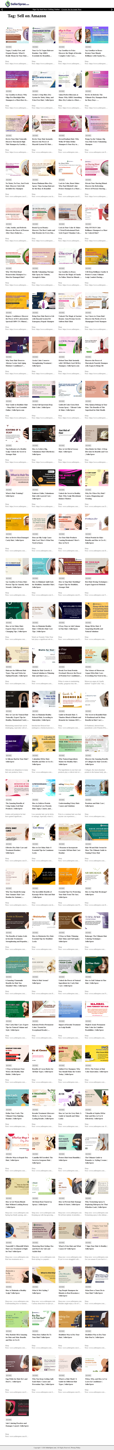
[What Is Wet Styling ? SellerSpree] (43, 1275)
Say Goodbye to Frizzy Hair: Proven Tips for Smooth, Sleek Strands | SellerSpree (17, 584)
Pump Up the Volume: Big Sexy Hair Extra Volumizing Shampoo (95, 141)
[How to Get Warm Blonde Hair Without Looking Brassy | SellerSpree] (17, 1186)
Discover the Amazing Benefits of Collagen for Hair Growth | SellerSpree (96, 761)
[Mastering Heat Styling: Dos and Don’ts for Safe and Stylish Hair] (43, 1230)
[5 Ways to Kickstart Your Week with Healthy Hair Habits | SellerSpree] (17, 1053)
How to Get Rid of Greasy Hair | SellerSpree (68, 450)
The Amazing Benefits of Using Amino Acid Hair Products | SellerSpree (15, 806)
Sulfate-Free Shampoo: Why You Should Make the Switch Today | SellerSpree (70, 1071)
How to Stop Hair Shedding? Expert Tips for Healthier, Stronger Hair (69, 584)
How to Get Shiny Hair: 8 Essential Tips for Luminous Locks (42, 850)
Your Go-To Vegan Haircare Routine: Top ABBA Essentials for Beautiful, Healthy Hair (43, 53)
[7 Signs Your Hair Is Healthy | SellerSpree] (96, 1230)
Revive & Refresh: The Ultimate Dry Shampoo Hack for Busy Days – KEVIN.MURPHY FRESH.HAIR (96, 97)
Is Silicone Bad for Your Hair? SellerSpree (17, 760)
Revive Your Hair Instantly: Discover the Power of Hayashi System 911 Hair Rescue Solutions (42, 142)
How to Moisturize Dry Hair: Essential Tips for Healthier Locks (43, 938)
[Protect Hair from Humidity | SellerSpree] (70, 1142)
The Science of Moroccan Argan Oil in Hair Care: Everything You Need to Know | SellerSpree (96, 673)
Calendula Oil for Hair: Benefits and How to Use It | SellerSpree (42, 761)
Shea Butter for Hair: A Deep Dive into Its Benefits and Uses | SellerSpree (96, 451)
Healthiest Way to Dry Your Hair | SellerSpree (69, 1336)
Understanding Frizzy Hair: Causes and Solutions (69, 804)
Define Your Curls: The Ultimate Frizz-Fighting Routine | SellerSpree (14, 1116)
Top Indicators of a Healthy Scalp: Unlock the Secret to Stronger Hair (16, 451)
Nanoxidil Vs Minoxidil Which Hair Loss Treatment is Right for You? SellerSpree (17, 1248)
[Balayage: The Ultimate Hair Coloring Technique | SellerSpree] (96, 920)
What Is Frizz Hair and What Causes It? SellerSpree (70, 1247)
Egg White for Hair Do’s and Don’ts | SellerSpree (16, 1380)
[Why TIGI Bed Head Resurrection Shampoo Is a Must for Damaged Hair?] (17, 256)
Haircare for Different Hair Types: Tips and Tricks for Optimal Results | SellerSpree (17, 673)
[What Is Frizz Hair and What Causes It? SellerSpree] (70, 1230)
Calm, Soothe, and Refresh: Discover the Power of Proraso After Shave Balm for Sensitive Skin (17, 230)
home (8, 47)
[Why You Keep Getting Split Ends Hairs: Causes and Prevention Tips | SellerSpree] (43, 1363)
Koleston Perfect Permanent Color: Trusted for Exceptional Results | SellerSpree (42, 1027)
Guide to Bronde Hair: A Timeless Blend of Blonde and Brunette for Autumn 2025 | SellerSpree (70, 717)
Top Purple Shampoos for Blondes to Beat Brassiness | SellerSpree (69, 1293)
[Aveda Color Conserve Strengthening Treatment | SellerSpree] (43, 345)
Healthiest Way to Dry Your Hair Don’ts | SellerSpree (95, 1336)
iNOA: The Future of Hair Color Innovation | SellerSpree (96, 1070)
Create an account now (71, 9)
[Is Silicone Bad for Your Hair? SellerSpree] (17, 743)
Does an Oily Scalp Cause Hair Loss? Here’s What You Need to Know (43, 540)
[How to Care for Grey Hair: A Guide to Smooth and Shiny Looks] (70, 1097)
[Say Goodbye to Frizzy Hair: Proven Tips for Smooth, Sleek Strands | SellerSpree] (17, 566)
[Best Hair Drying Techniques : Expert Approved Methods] (96, 566)
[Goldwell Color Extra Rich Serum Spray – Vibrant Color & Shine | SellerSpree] (70, 389)
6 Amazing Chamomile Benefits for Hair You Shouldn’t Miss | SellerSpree (16, 983)
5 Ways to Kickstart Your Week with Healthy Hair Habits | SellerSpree (15, 1071)
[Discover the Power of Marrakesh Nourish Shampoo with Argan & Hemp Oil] (96, 345)
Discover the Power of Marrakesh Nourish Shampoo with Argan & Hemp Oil (96, 363)
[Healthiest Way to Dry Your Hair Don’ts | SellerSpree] (96, 1319)
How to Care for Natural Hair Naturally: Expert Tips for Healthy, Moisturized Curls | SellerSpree (17, 717)
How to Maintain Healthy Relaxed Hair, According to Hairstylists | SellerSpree (42, 717)
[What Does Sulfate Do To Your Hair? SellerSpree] (43, 1319)
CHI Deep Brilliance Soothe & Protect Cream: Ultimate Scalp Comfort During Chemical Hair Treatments (96, 275)
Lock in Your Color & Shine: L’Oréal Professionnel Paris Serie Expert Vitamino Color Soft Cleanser (69, 230)
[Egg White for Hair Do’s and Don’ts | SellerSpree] (17, 1363)
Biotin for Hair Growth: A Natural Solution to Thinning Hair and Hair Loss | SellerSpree (43, 673)
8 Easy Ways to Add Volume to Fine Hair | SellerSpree (69, 627)
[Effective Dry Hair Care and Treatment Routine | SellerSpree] (17, 832)
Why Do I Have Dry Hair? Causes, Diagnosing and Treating (95, 496)
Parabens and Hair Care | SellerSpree (95, 804)
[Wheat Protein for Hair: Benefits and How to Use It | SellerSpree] (96, 522)
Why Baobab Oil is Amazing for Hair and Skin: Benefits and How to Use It (16, 1337)
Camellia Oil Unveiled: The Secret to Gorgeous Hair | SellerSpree (42, 1160)
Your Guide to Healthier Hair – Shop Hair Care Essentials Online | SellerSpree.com (17, 407)
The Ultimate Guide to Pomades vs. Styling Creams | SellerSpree (96, 1160)
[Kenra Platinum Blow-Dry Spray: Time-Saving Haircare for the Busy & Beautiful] (43, 167)
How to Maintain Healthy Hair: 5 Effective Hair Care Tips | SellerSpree (42, 628)
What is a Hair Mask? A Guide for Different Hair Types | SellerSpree (68, 1381)
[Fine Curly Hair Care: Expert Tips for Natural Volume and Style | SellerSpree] (17, 1009)
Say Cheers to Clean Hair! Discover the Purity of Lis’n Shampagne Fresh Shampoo (95, 318)
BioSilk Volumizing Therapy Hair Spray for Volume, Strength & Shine (43, 274)
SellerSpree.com (51, 1448)
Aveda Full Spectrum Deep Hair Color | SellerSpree (42, 406)
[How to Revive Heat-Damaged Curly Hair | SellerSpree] (17, 522)
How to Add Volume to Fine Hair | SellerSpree (95, 981)
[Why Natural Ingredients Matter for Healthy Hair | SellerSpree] (70, 743)
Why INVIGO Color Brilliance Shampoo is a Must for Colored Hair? (96, 230)
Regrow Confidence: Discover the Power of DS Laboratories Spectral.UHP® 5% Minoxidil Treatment (17, 319)
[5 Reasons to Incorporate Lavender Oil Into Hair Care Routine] (70, 832)
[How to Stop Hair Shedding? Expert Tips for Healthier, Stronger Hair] (70, 566)
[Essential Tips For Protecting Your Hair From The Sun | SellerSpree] (70, 876)
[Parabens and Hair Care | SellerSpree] (96, 787)
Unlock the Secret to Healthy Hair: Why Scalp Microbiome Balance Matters (70, 496)
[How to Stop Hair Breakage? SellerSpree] (96, 876)
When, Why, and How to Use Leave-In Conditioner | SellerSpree (96, 1381)
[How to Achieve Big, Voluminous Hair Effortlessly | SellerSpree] (43, 433)
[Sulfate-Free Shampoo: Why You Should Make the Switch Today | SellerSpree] (70, 1053)
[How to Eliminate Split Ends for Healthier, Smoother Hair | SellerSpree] (43, 566)
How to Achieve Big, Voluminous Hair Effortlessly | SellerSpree (43, 451)
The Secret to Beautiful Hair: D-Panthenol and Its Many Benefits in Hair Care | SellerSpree (96, 717)
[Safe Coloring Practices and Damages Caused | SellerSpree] (17, 1407)
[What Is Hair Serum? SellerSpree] (43, 965)
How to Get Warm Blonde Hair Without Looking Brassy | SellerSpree (17, 1204)
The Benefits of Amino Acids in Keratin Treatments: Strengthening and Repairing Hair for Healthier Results (17, 939)
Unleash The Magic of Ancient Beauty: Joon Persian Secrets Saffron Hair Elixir (70, 318)
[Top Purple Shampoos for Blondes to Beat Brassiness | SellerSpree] (70, 1275)
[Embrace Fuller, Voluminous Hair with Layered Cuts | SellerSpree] (43, 477)
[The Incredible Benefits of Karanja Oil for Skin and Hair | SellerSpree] (43, 876)
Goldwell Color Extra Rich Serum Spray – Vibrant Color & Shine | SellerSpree (70, 407)
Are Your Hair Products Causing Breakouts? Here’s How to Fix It (69, 540)
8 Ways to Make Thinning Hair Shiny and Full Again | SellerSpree (69, 938)
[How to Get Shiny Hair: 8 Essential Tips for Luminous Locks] (43, 832)
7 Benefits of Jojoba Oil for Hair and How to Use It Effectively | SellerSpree (95, 1116)
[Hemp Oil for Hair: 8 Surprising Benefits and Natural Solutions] (96, 610)
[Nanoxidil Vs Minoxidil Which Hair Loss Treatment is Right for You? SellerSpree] (17, 1230)
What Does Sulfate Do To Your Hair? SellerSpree (41, 1336)
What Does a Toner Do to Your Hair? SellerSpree (94, 1291)
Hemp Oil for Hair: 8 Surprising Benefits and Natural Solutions (94, 628)
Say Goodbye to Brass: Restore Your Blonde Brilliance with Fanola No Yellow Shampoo (95, 53)
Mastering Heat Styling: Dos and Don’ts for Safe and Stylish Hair (42, 1248)
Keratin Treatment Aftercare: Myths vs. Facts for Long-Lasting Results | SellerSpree (43, 1116)
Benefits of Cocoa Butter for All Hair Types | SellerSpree (42, 1070)
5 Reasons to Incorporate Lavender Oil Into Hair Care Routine (69, 850)
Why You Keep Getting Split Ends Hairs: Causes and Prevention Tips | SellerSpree (43, 1381)
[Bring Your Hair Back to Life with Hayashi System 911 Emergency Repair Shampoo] (43, 300)
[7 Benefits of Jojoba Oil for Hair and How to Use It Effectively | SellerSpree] (96, 1097)
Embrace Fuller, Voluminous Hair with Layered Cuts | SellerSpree (43, 496)
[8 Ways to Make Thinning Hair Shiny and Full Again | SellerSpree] (70, 920)
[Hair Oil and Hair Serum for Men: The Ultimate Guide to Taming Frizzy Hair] (96, 832)
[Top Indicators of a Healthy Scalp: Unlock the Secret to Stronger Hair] (17, 433)
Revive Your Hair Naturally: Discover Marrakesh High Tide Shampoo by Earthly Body (16, 142)
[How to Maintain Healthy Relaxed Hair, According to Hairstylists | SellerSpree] (43, 699)
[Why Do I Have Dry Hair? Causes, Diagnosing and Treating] (96, 477)
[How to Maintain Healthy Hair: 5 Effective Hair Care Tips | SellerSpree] (43, 610)
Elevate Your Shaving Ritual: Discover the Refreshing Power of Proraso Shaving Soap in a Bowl (96, 186)
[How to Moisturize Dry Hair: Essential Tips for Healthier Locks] (43, 920)
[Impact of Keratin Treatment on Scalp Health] (70, 1009)
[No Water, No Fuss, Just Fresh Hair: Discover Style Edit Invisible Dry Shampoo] (17, 167)
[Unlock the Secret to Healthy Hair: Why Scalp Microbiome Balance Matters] (70, 477)
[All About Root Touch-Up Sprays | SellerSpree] (43, 1186)
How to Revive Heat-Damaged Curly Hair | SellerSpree (17, 539)
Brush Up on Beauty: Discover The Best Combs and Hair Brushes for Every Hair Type (43, 230)
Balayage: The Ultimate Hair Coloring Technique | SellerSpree (96, 938)
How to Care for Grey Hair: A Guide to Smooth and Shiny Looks (70, 1116)
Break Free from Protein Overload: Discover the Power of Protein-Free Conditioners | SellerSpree (70, 673)
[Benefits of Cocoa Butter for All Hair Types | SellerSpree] (43, 1053)
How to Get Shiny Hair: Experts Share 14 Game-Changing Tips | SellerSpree (16, 628)
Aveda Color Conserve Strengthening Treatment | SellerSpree (42, 363)
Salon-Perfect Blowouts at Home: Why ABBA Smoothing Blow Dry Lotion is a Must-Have (70, 97)
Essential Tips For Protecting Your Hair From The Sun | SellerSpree (70, 894)
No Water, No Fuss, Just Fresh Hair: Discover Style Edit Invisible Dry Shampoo (17, 186)
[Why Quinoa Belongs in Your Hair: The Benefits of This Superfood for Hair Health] (96, 389)
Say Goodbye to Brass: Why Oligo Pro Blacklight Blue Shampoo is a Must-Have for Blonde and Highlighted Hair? (17, 97)
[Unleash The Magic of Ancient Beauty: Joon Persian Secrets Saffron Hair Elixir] (70, 300)
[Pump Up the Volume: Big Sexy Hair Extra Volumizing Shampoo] (96, 123)
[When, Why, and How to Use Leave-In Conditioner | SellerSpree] (96, 1363)
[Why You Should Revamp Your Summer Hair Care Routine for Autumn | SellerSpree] (17, 876)
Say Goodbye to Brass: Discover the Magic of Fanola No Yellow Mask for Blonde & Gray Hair (70, 275)
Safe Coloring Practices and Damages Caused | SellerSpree (17, 1424)
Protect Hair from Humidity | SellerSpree (70, 1159)
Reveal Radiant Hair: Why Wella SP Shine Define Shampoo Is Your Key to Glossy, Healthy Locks (69, 142)
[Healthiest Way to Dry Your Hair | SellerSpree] (70, 1319)
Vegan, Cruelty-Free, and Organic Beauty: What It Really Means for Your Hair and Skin (16, 53)
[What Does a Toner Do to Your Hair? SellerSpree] (96, 1275)
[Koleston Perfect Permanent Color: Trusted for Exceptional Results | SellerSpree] (43, 1009)
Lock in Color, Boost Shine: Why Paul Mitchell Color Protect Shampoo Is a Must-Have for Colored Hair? (69, 186)
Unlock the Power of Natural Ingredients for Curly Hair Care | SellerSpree (69, 983)
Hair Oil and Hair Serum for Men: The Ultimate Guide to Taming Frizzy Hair (96, 850)
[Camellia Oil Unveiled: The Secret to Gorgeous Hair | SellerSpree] (43, 1142)
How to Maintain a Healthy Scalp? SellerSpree (16, 1291)
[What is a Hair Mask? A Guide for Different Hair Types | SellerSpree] (70, 1363)
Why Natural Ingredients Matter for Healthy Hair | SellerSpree (68, 761)
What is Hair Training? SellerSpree (14, 494)
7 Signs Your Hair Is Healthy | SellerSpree (96, 1247)
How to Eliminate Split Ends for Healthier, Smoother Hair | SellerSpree (43, 584)
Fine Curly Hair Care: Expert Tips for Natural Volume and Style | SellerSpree (17, 1027)
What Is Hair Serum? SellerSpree (40, 981)
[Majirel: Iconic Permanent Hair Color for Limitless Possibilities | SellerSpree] (96, 1009)
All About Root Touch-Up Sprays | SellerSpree (42, 1203)
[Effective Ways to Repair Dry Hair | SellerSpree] (17, 1142)
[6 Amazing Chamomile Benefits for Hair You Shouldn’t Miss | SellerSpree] (17, 965)
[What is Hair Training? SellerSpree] (17, 477)
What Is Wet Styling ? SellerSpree (40, 1291)
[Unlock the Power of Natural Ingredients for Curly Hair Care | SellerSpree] (70, 965)
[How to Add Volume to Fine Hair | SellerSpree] (96, 965)
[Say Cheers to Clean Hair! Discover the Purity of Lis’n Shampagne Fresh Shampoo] (96, 300)
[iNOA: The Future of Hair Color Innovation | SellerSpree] (96, 1053)
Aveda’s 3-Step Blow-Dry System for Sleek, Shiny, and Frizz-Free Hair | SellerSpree (43, 97)
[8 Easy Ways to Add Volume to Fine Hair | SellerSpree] (70, 610)
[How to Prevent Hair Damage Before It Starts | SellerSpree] (70, 1186)
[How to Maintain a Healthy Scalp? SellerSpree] (17, 1275)
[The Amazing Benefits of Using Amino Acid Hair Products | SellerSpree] (17, 787)
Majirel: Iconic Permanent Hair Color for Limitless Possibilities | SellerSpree (95, 1027)
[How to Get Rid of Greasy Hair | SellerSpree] (70, 433)
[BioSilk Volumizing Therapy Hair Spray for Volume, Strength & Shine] (43, 256)
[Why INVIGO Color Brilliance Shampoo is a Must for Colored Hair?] (96, 212)
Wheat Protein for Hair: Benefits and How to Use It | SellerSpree (95, 540)
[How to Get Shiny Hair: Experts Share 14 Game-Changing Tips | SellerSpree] (17, 610)
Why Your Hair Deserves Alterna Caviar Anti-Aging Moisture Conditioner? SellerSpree (16, 363)
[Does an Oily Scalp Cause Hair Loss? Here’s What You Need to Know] (43, 522)
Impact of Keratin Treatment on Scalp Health (69, 1026)
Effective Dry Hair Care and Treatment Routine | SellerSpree (16, 850)
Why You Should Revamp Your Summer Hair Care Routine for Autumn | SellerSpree (15, 895)
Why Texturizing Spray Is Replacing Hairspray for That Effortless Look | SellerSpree (96, 1204)
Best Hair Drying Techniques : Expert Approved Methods (96, 583)
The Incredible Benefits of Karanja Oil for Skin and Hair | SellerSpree (43, 894)
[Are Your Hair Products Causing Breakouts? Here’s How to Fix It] (70, 522)
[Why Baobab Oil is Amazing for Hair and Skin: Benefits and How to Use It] (17, 1319)
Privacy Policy (75, 1448)
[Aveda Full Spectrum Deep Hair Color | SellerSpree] (43, 389)
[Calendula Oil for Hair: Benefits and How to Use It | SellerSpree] (43, 743)
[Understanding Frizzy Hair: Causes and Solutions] (70, 787)
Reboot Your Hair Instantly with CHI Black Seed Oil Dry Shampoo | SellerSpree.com (70, 363)
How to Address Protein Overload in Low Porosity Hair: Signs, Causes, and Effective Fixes (42, 806)
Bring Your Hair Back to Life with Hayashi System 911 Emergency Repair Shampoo (43, 318)
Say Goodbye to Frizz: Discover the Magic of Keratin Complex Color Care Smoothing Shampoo (70, 53)
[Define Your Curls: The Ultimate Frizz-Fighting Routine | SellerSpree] (17, 1097)
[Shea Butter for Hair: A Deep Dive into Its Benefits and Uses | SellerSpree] (96, 433)
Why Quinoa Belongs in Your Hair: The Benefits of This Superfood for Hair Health (96, 407)
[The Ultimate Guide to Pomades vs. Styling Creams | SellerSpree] (96, 1142)
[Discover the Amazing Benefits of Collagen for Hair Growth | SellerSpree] (96, 743)
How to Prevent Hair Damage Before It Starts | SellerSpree (70, 1203)
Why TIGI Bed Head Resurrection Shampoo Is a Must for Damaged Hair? (16, 274)
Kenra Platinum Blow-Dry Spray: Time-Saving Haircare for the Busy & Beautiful (43, 186)
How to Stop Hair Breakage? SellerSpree (96, 893)
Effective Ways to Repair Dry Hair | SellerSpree (17, 1159)
